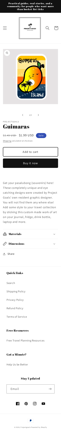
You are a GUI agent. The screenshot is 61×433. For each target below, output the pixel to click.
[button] (5, 28)
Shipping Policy (16, 291)
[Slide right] (38, 115)
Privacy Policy (15, 300)
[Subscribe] (50, 388)
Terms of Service (17, 316)
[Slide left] (22, 115)
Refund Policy (15, 308)
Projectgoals (25, 427)
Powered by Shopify (39, 427)
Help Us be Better (17, 364)
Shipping (7, 141)
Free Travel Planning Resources (26, 340)
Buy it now (30, 163)
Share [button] (10, 254)
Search (11, 283)
